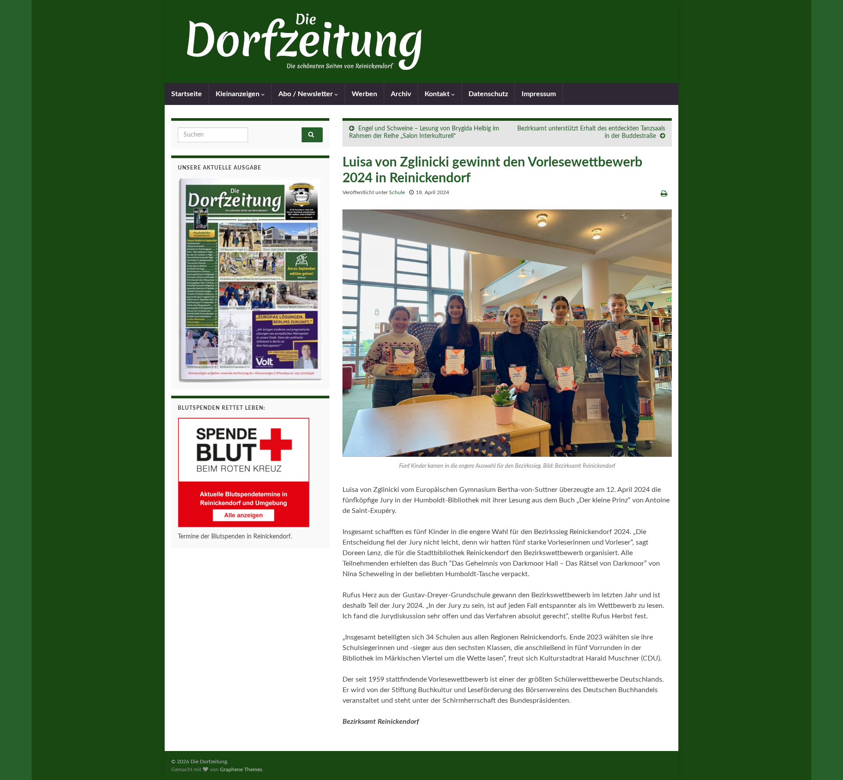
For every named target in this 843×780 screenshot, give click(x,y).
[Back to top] (823, 760)
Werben (364, 94)
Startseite (186, 94)
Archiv (401, 94)
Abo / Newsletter (306, 94)
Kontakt (438, 94)
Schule (397, 192)
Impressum (539, 94)
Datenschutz (488, 94)
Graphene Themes (241, 769)
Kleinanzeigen (238, 94)
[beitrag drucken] (664, 193)
